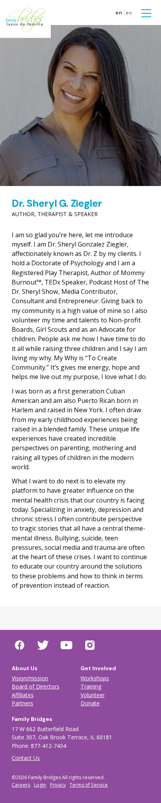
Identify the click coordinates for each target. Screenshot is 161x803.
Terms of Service (89, 785)
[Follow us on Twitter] (43, 645)
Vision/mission (30, 678)
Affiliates (23, 695)
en (118, 12)
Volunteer (92, 695)
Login (40, 785)
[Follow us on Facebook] (19, 645)
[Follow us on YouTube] (66, 645)
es (128, 12)
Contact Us (26, 758)
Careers (21, 785)
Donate (90, 703)
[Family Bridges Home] (25, 19)
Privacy (58, 785)
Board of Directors (35, 686)
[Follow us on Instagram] (90, 645)
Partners (22, 703)
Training (91, 686)
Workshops (94, 678)
